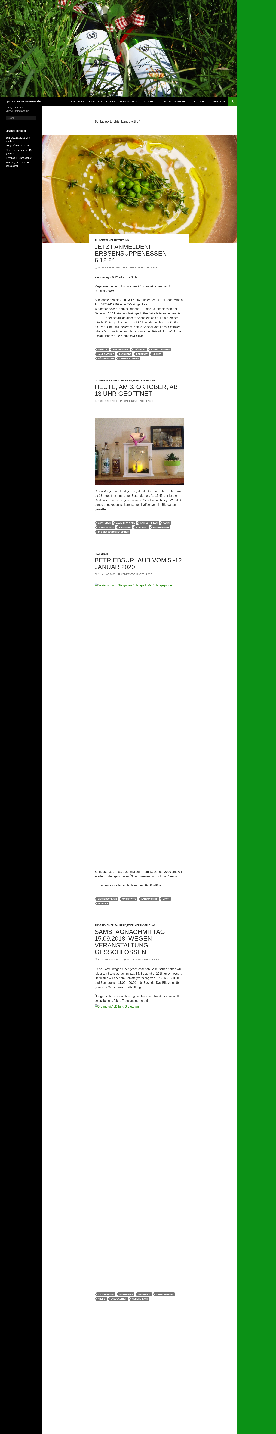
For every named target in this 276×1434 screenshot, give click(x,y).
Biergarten (116, 380)
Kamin (166, 523)
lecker (157, 354)
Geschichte (151, 101)
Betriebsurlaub (107, 899)
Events (137, 380)
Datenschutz (200, 101)
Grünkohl (140, 349)
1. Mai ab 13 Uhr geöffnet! (19, 158)
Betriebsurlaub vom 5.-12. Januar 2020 (139, 563)
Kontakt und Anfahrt (175, 101)
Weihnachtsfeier (129, 358)
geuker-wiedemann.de (23, 101)
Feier (130, 925)
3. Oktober (104, 523)
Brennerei (144, 1294)
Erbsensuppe (120, 349)
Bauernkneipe (106, 1294)
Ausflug (103, 349)
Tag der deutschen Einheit (113, 532)
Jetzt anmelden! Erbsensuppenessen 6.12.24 (131, 253)
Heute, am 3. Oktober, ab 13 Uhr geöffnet (136, 390)
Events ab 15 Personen (102, 101)
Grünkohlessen (160, 349)
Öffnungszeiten (129, 101)
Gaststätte (129, 899)
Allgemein (101, 240)
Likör (166, 899)
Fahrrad (149, 380)
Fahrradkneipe (164, 1294)
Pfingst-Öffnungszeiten (17, 145)
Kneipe (101, 1299)
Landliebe (125, 354)
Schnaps (103, 903)
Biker (128, 380)
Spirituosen (77, 101)
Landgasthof (106, 354)
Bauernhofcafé (125, 523)
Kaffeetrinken (149, 523)
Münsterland (106, 358)
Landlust (142, 354)
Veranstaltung (119, 240)
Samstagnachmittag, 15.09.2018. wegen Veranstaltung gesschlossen (131, 941)
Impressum (219, 101)
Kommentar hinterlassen (142, 267)
